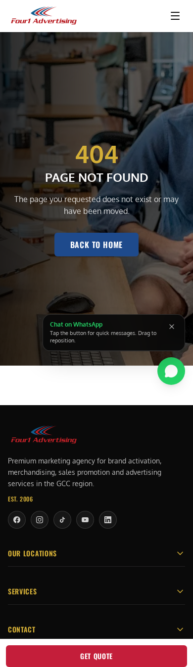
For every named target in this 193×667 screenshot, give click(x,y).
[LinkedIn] (108, 520)
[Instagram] (39, 520)
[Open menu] (175, 16)
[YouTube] (85, 520)
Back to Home (96, 244)
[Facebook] (17, 520)
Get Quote (96, 656)
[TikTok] (62, 520)
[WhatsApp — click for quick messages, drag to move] (171, 370)
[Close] (172, 327)
